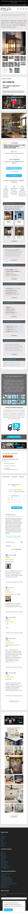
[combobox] (17, 552)
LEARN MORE (14, 439)
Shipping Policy (4, 864)
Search (2, 854)
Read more (12, 664)
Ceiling (2, 842)
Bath (2, 837)
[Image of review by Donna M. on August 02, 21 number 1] (8, 601)
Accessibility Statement (6, 869)
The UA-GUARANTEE (14, 171)
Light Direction (4, 889)
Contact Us (3, 856)
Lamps (2, 847)
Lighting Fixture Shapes (6, 887)
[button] (14, 739)
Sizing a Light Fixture (5, 890)
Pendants (3, 840)
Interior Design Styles (5, 879)
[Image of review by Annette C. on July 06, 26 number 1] (8, 569)
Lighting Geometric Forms (6, 883)
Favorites (3, 848)
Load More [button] (14, 819)
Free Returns (14, 479)
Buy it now (14, 175)
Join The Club (8, 910)
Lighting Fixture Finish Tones (7, 885)
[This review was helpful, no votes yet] (18, 585)
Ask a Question (8, 459)
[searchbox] (12, 545)
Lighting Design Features (6, 880)
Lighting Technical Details (6, 882)
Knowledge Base (4, 871)
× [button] (24, 902)
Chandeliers (3, 839)
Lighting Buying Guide (5, 876)
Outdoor (2, 844)
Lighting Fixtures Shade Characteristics (9, 886)
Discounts (3, 862)
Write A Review (17, 510)
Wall (2, 843)
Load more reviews (14, 704)
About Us (3, 857)
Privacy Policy (4, 866)
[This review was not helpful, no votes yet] (21, 585)
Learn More (20, 326)
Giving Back (21, 479)
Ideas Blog (3, 878)
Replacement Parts (5, 865)
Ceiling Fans (3, 846)
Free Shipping (4, 858)
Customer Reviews (6, 479)
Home (2, 13)
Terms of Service (4, 868)
